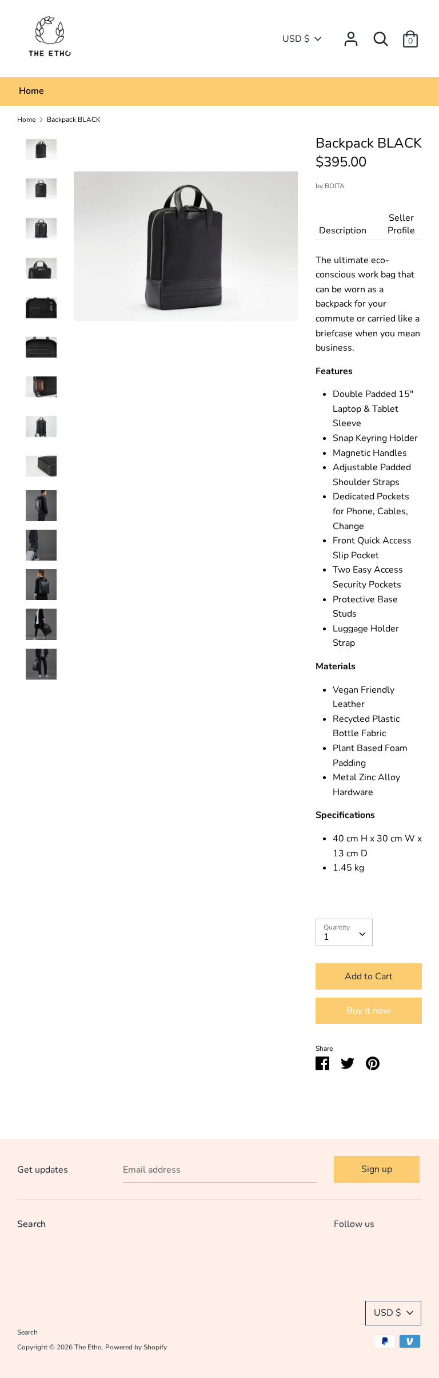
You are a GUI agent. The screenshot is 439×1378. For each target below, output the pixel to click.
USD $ (296, 39)
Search (31, 1224)
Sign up (376, 1169)
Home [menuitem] (31, 91)
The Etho (88, 1347)
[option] (186, 250)
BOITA (335, 185)
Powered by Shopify (136, 1347)
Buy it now (368, 1010)
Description (342, 230)
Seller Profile (401, 224)
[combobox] (344, 932)
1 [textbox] (326, 937)
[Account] (351, 34)
